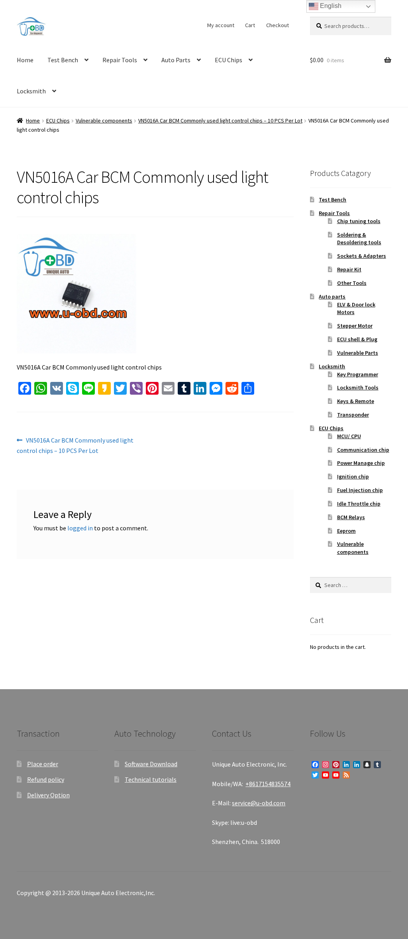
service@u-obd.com (258, 803)
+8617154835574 (267, 784)
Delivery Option (48, 795)
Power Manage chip (361, 463)
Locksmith (31, 91)
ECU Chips (228, 60)
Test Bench (62, 60)
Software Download (151, 764)
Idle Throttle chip (359, 503)
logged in (80, 528)
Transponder (353, 414)
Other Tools (352, 283)
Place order (42, 764)
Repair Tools (119, 60)
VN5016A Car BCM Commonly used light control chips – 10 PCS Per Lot (220, 120)
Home (25, 60)
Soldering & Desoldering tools (359, 238)
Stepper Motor (355, 325)
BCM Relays (351, 517)
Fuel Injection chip (360, 490)
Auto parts (332, 296)
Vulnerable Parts (357, 352)
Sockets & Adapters (361, 255)
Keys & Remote (355, 401)
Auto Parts (175, 60)
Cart (250, 25)
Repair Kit (349, 269)
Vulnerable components (104, 120)
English (329, 5)
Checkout (277, 25)
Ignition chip (353, 476)
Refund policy (45, 779)
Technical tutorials (151, 779)
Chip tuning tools (359, 221)
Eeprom (346, 530)
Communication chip (363, 449)
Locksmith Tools (358, 387)
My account (220, 25)
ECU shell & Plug (357, 339)
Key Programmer (357, 374)
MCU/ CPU (349, 436)
